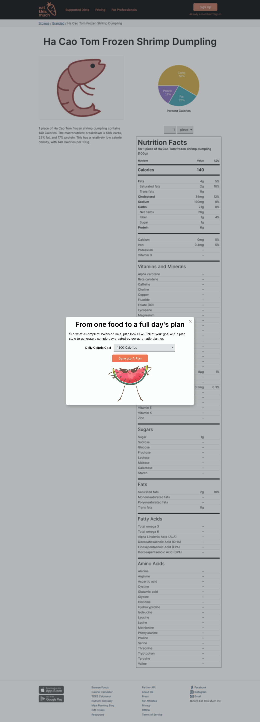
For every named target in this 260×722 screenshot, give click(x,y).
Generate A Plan (130, 358)
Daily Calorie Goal (98, 348)
